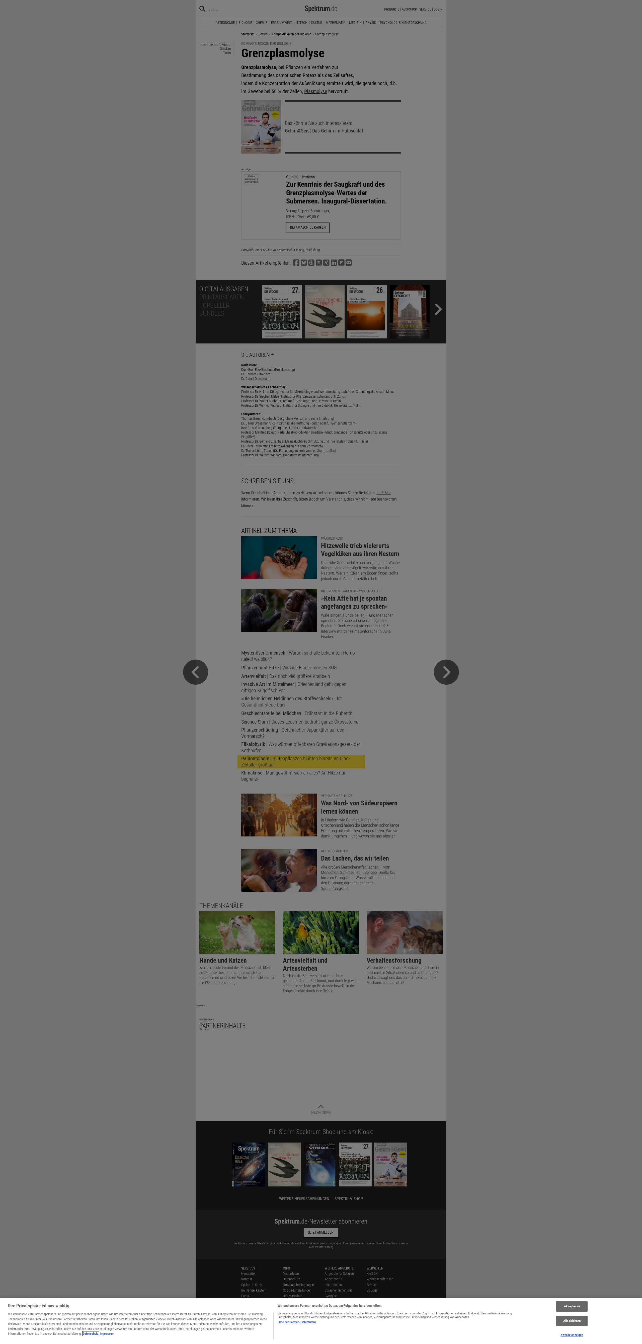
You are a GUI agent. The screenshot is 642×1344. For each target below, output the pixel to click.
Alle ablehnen (572, 1321)
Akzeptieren (572, 1306)
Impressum (107, 1333)
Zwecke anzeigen (571, 1335)
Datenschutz (91, 1333)
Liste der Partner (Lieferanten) (297, 1322)
